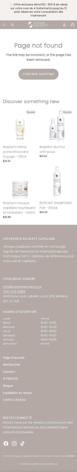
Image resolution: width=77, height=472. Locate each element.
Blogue (8, 386)
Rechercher (12, 364)
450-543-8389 (14, 291)
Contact (9, 372)
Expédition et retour (17, 393)
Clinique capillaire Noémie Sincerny (32, 456)
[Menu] (4, 24)
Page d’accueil (13, 357)
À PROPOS (10, 378)
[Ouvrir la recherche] (12, 25)
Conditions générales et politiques (38, 463)
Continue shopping (38, 74)
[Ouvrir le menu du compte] (64, 25)
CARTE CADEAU (14, 400)
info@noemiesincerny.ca (22, 287)
